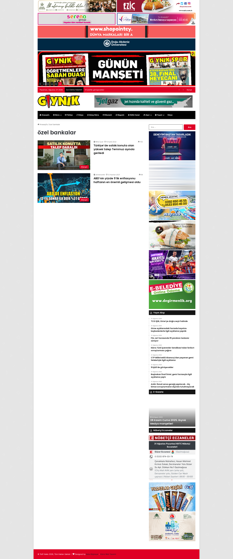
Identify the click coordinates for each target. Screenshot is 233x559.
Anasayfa (45, 115)
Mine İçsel (99, 142)
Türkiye (69, 115)
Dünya (80, 115)
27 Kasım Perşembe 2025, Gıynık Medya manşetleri (170, 421)
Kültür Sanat (135, 115)
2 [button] (43, 84)
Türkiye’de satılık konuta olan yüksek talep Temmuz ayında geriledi (114, 149)
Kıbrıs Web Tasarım (108, 554)
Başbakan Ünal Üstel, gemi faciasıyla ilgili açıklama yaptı (108, 90)
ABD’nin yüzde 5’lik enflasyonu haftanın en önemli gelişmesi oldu (117, 180)
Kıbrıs (57, 115)
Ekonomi (108, 115)
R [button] (56, 84)
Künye (189, 90)
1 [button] (40, 84)
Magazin (120, 115)
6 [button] (60, 84)
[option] (172, 412)
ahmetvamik (100, 175)
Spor (147, 115)
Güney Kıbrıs (94, 115)
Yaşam (159, 115)
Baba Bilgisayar (92, 554)
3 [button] (48, 84)
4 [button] (52, 84)
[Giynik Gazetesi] (59, 101)
